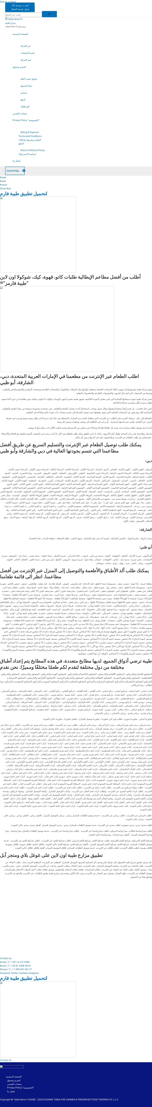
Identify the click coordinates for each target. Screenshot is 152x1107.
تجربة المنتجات (27, 52)
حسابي (23, 92)
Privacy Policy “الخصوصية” (26, 120)
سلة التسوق (26, 85)
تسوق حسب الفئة (28, 78)
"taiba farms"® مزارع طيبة (15, 26)
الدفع (22, 99)
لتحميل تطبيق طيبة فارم (23, 193)
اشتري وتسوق (19, 66)
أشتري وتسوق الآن (20, 5)
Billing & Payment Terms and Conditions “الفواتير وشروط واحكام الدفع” (30, 138)
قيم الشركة (25, 59)
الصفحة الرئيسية (20, 34)
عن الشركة (25, 45)
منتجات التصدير (20, 113)
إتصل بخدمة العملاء (20, 9)
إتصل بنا (16, 160)
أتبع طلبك (24, 106)
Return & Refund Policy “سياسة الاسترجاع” (32, 152)
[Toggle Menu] (29, 40)
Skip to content (8, 1)
